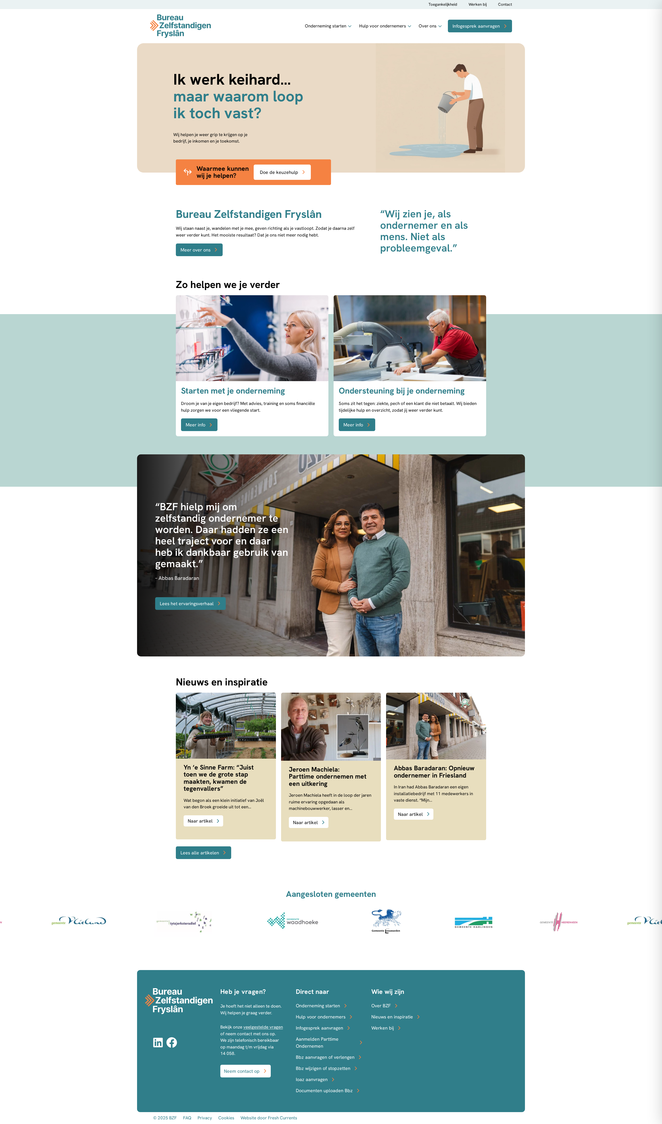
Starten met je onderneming (233, 390)
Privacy (205, 1118)
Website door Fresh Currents (268, 1118)
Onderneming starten (325, 26)
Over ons (428, 26)
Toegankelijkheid (442, 4)
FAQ (187, 1118)
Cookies (226, 1118)
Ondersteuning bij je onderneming (402, 390)
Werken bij (478, 4)
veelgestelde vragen (263, 1027)
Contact (505, 4)
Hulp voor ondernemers (382, 26)
